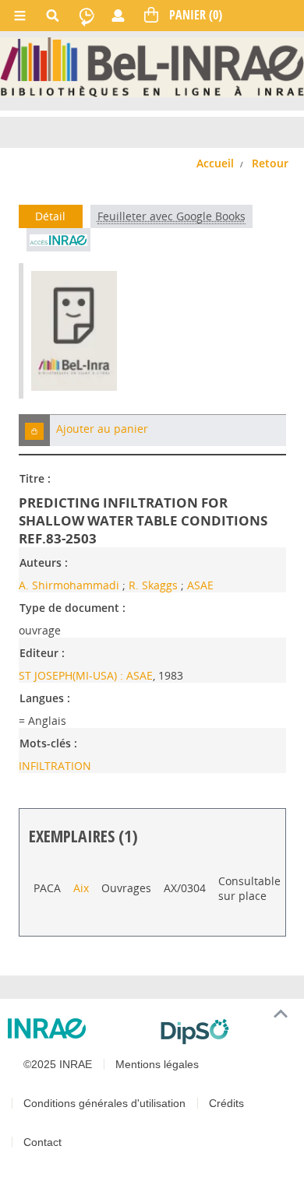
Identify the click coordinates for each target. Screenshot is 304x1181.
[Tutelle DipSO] (226, 1031)
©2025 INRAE (57, 1064)
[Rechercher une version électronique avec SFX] (58, 239)
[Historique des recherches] (86, 15)
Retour (270, 163)
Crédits (226, 1103)
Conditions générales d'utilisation (104, 1103)
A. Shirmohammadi (69, 585)
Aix (81, 887)
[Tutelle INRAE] (78, 1028)
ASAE (200, 585)
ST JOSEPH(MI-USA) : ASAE (86, 675)
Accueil (215, 163)
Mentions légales (157, 1064)
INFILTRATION (55, 765)
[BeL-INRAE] (152, 65)
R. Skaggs (153, 585)
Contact (42, 1142)
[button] (34, 430)
